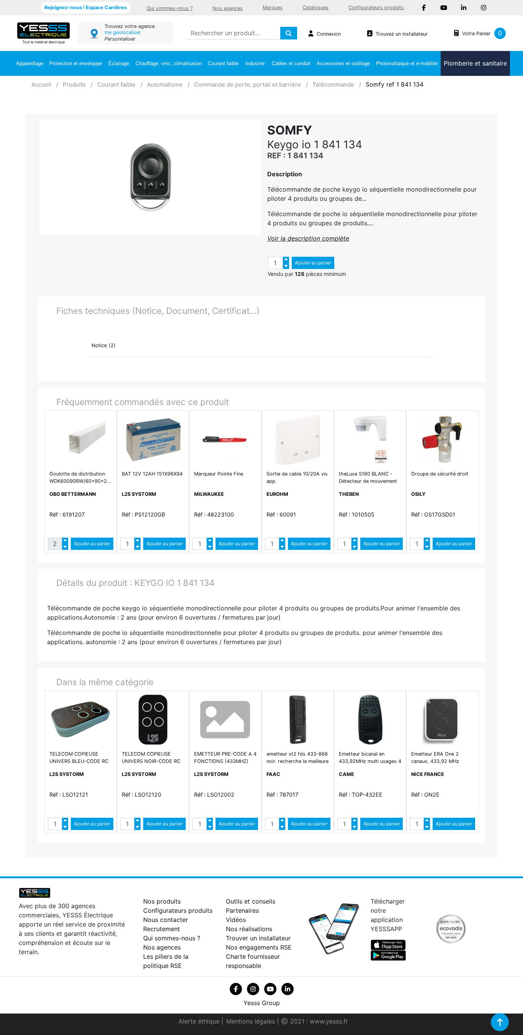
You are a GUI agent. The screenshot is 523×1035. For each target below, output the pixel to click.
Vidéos (236, 919)
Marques (273, 7)
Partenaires (242, 910)
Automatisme (165, 84)
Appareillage (29, 63)
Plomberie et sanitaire (475, 63)
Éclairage (118, 63)
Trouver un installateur (258, 938)
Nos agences (227, 8)
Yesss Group (262, 1003)
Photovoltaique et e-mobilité (407, 63)
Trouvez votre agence (130, 26)
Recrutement (161, 929)
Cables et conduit (291, 63)
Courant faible (223, 63)
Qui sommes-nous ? (170, 8)
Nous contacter (165, 919)
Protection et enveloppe (75, 63)
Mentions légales (251, 1021)
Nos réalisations (249, 929)
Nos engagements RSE (259, 947)
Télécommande (333, 84)
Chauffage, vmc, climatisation (169, 63)
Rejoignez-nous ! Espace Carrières (85, 7)
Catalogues (315, 7)
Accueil (41, 84)
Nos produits (162, 901)
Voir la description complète (308, 238)
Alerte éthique (199, 1021)
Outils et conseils (250, 901)
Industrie (255, 63)
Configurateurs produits (376, 7)
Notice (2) (104, 345)
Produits (74, 84)
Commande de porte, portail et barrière (247, 84)
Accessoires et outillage (343, 63)
